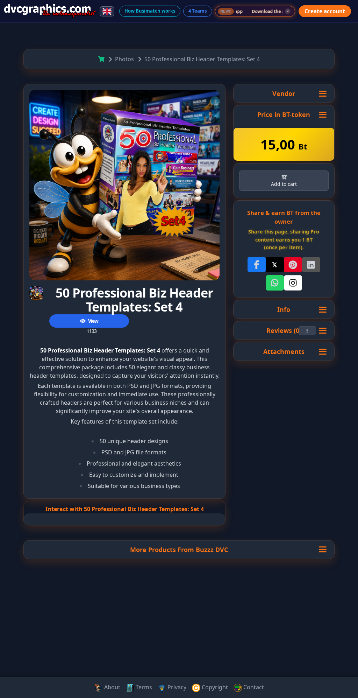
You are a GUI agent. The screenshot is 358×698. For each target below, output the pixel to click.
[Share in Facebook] (257, 264)
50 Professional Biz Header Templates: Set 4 (202, 59)
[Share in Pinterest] (293, 264)
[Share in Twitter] (275, 264)
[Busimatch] (50, 11)
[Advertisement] (179, 643)
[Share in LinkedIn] (311, 264)
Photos (124, 59)
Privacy (176, 687)
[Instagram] (293, 283)
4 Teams (197, 11)
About (111, 687)
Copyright (214, 687)
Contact (253, 687)
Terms (143, 687)
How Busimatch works (149, 11)
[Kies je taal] (107, 11)
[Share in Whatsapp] (275, 283)
